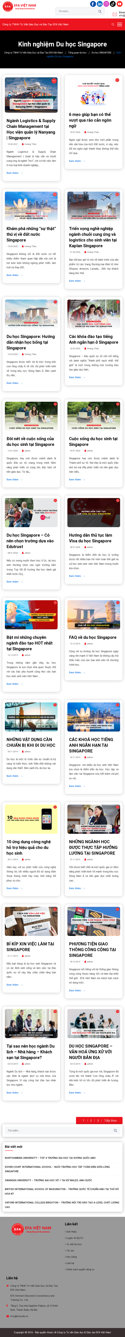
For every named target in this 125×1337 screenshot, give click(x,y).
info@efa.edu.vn (19, 1316)
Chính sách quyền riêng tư (80, 1269)
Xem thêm (12, 173)
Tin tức (70, 1250)
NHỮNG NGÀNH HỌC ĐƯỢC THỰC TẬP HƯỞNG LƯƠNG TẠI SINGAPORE (93, 847)
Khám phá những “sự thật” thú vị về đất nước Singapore (31, 234)
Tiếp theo (110, 1120)
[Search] (100, 12)
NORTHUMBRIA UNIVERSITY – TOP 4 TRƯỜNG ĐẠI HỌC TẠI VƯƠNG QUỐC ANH (50, 1157)
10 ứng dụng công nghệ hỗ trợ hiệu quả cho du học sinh (29, 847)
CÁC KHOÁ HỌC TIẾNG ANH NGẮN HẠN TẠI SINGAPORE (91, 745)
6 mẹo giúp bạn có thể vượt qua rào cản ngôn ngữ (90, 120)
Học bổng (71, 1256)
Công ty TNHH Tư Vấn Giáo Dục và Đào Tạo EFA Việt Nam (35, 24)
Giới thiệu (71, 1231)
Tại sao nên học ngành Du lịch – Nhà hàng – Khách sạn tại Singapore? (31, 1052)
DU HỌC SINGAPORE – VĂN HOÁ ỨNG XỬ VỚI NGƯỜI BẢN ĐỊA (90, 1052)
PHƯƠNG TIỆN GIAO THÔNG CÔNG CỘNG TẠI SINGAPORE (92, 949)
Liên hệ (70, 1263)
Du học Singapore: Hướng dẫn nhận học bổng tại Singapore (31, 342)
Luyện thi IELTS (74, 1238)
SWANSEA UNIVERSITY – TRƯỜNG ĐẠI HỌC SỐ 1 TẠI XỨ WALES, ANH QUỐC (48, 1180)
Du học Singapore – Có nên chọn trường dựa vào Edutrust (30, 541)
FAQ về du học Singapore (92, 637)
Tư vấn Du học (74, 1244)
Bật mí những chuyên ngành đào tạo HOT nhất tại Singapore (30, 643)
